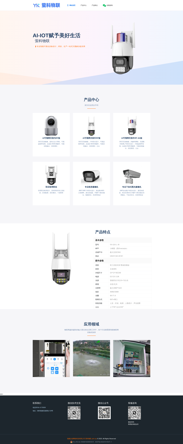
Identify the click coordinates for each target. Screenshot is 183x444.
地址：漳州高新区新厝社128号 (43, 411)
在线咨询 (110, 5)
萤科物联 (88, 438)
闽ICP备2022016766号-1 (103, 442)
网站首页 (72, 5)
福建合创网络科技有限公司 (76, 438)
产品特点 (95, 5)
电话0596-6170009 (39, 407)
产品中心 (84, 5)
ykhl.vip (94, 438)
